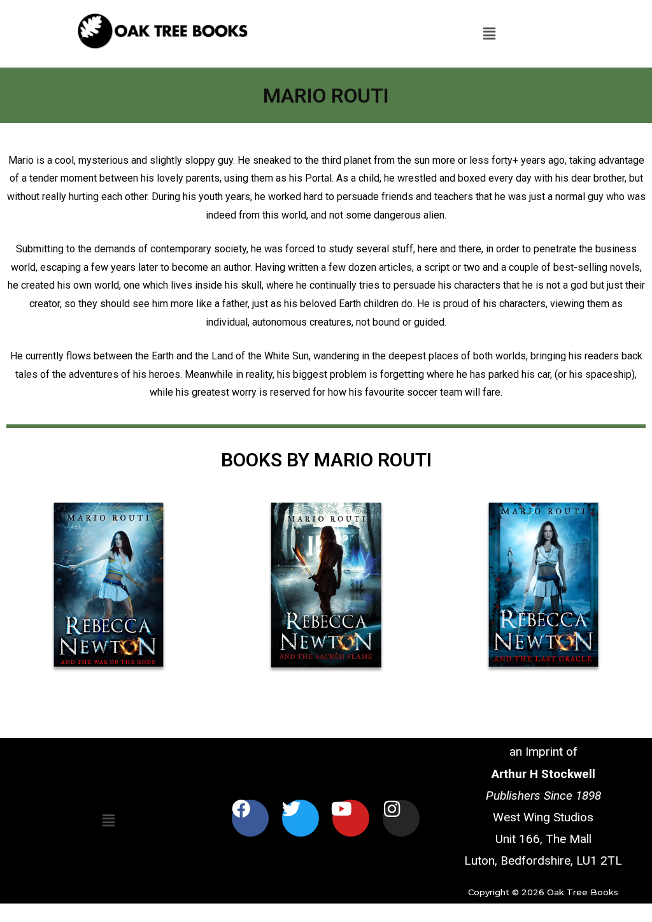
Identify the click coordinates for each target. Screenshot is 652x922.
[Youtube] (350, 818)
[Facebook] (250, 818)
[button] (489, 33)
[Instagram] (401, 818)
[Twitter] (300, 818)
